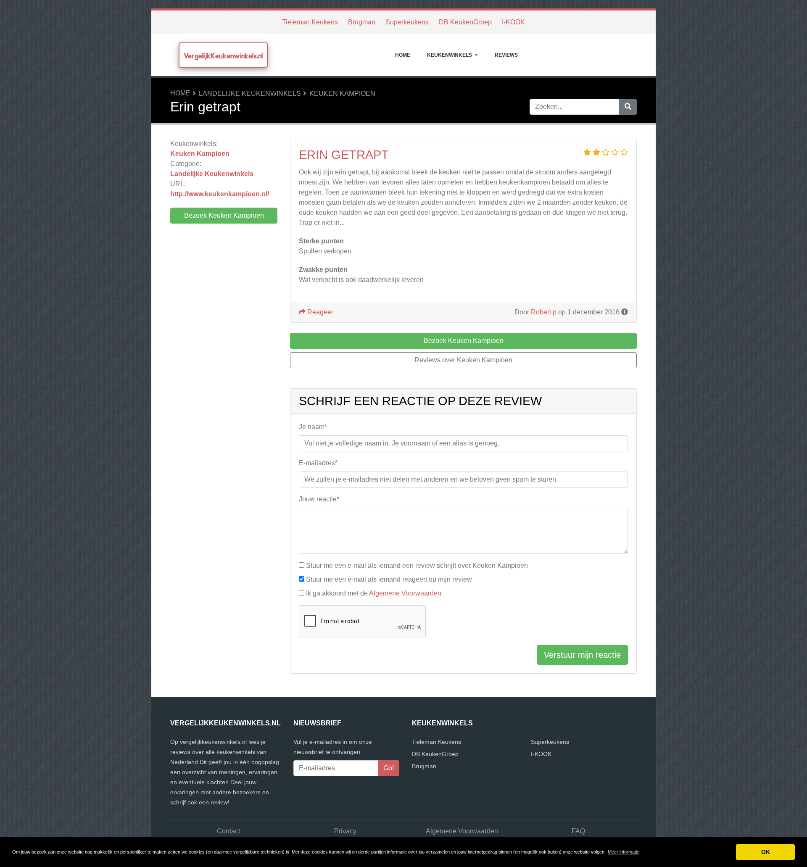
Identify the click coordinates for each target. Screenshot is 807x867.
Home (402, 55)
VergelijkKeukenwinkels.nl (223, 55)
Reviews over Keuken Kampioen (463, 360)
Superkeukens (407, 22)
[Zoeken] (628, 107)
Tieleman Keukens (310, 22)
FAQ (578, 831)
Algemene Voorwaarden (405, 593)
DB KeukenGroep (465, 22)
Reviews (506, 55)
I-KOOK (513, 22)
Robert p (543, 312)
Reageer (319, 312)
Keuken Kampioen (342, 93)
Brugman (361, 22)
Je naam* (313, 426)
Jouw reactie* (319, 499)
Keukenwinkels (449, 55)
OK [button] (765, 852)
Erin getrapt (344, 154)
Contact (228, 831)
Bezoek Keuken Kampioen (224, 215)
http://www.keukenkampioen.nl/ (219, 194)
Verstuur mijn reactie (582, 654)
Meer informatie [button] (623, 851)
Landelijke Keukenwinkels (250, 93)
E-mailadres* (318, 462)
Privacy (345, 831)
